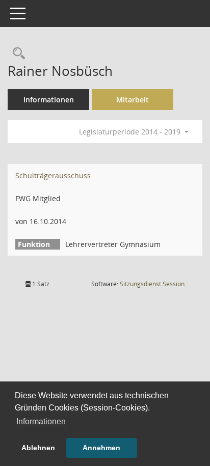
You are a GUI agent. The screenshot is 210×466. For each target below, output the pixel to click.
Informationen (48, 99)
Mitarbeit (132, 99)
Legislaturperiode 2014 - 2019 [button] (130, 131)
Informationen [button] (41, 421)
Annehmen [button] (101, 448)
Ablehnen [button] (38, 448)
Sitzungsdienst (152, 284)
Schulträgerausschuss (53, 175)
